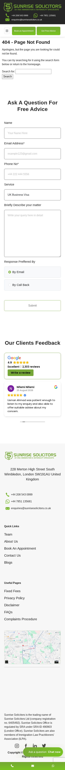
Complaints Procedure (20, 619)
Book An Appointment (20, 548)
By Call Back (20, 285)
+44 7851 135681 (48, 15)
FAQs (8, 612)
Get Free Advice (48, 31)
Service (9, 184)
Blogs (8, 562)
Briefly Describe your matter (22, 205)
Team (8, 534)
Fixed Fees (12, 591)
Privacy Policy (14, 598)
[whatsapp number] (53, 765)
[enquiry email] (32, 765)
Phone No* (11, 164)
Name (8, 122)
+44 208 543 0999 (20, 15)
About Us (11, 541)
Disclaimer (12, 605)
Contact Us (12, 555)
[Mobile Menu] (7, 31)
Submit (32, 305)
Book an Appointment (24, 31)
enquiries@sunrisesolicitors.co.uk (27, 20)
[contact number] (12, 765)
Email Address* (14, 143)
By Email (18, 272)
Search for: (8, 71)
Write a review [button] (20, 373)
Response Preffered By (19, 261)
